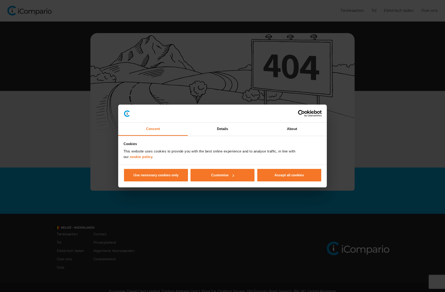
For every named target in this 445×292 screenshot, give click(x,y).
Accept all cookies (289, 175)
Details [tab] (222, 129)
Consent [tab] (153, 129)
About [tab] (292, 129)
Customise (220, 175)
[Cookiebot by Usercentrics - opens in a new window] (301, 113)
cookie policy (141, 157)
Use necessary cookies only (156, 175)
